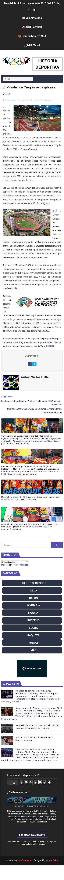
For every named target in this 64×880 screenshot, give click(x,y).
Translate (23, 565)
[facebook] (28, 10)
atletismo (47, 100)
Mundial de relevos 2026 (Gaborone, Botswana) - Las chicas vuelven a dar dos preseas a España (30, 498)
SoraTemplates (25, 860)
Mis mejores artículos (33, 835)
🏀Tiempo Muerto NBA (32, 36)
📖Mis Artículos (32, 17)
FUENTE (50, 346)
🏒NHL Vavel (32, 45)
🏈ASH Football (32, 27)
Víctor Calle (52, 860)
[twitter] (34, 10)
